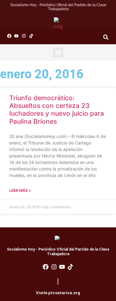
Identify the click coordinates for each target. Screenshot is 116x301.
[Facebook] (9, 36)
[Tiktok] (31, 36)
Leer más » (20, 190)
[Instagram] (24, 36)
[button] (106, 37)
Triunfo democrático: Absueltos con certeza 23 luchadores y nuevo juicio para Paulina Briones (56, 109)
